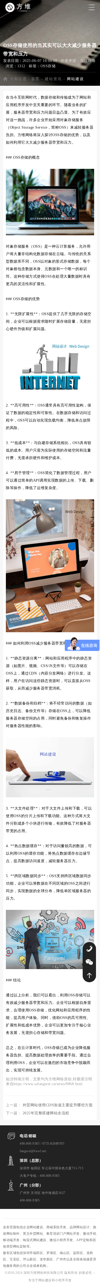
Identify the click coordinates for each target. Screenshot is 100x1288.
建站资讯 (53, 79)
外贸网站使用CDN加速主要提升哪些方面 (58, 1105)
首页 (35, 79)
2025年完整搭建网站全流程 (46, 1113)
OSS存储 (48, 66)
